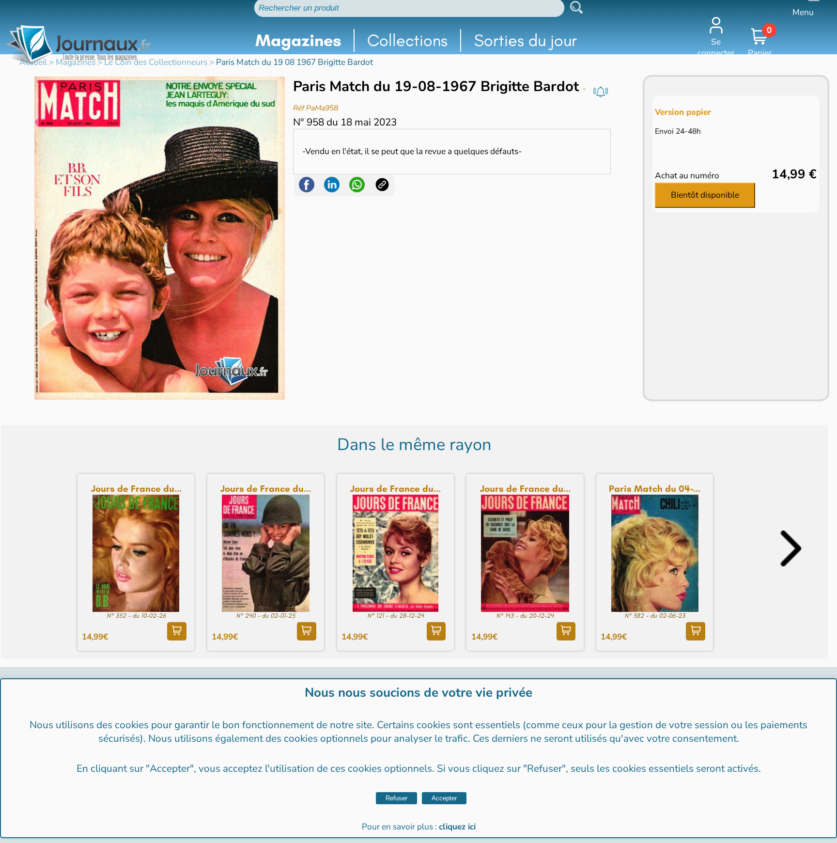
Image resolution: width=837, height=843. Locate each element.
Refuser (396, 798)
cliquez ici (457, 826)
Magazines (298, 40)
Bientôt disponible (705, 195)
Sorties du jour (525, 40)
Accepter (444, 798)
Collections (407, 40)
